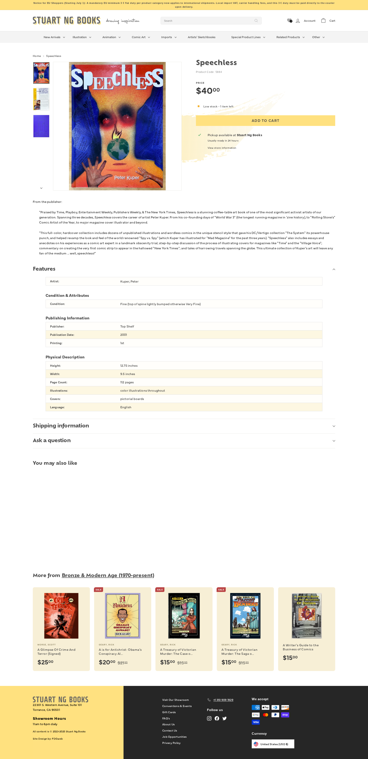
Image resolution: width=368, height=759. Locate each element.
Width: (55, 374)
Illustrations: (59, 390)
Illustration (80, 37)
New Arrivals (52, 37)
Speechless (53, 56)
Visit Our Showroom (175, 699)
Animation (109, 37)
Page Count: (59, 382)
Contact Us (169, 730)
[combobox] (211, 21)
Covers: (55, 399)
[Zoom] (117, 126)
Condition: (57, 304)
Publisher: (57, 326)
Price (200, 82)
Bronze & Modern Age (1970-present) (108, 575)
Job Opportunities (174, 736)
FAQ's (166, 718)
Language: (57, 407)
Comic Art (138, 37)
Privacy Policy (171, 743)
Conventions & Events (177, 706)
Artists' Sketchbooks (202, 37)
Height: (55, 366)
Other (316, 37)
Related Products (288, 37)
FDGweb (57, 738)
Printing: (56, 343)
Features (44, 269)
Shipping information (61, 426)
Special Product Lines (246, 37)
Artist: (54, 281)
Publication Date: (62, 335)
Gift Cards (169, 712)
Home (37, 56)
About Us (168, 724)
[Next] (41, 186)
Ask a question (52, 440)
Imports (166, 37)
